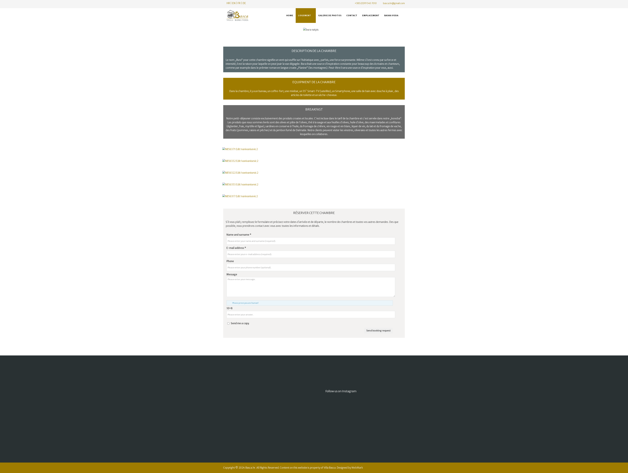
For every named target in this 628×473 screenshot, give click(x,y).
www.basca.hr (238, 396)
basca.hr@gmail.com (394, 3)
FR (238, 3)
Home (289, 15)
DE (244, 3)
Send (304, 451)
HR (228, 3)
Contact (351, 15)
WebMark (357, 467)
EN (233, 3)
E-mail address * (236, 247)
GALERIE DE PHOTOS (329, 15)
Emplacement (370, 15)
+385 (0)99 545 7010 (366, 3)
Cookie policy (232, 428)
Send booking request (378, 330)
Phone (230, 261)
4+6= (274, 434)
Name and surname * (239, 234)
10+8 (230, 308)
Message (232, 274)
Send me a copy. (240, 323)
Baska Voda (391, 15)
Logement (304, 15)
